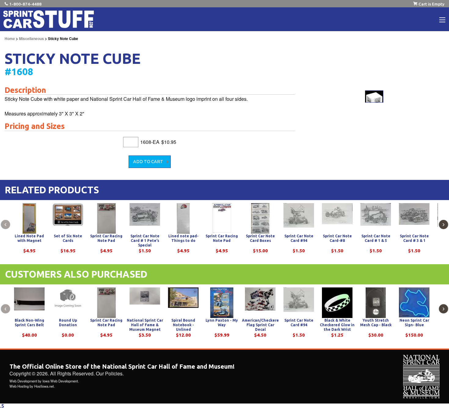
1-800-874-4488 (25, 4)
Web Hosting (19, 386)
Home (10, 38)
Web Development (23, 380)
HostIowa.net (44, 386)
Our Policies (109, 373)
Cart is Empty (431, 4)
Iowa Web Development (60, 380)
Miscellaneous (31, 38)
